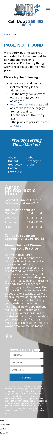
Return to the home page (26, 104)
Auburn (31, 157)
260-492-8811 (33, 23)
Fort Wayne (33, 161)
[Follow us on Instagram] (12, 337)
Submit (26, 377)
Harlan (12, 168)
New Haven (15, 171)
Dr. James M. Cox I (31, 408)
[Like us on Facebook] (7, 337)
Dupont (13, 161)
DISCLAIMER (13, 403)
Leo (28, 168)
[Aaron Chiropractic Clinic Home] (26, 10)
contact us (16, 125)
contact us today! (32, 326)
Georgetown (16, 164)
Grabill (30, 164)
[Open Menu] (48, 8)
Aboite (12, 157)
